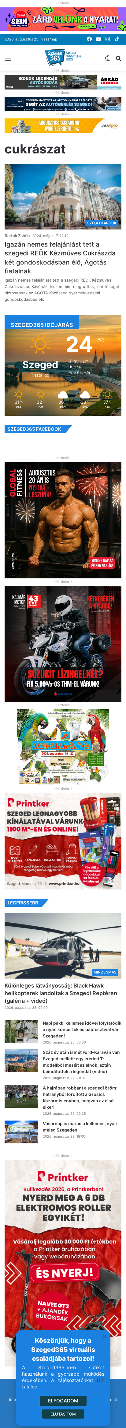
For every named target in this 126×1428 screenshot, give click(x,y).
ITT (100, 1380)
